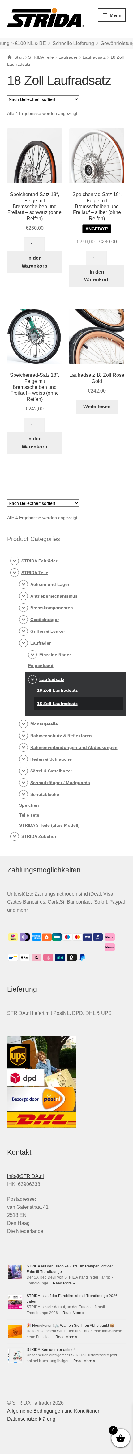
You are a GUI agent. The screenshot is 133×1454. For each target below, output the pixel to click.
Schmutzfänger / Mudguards (60, 782)
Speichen (29, 805)
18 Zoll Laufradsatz (57, 703)
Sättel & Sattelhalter (51, 770)
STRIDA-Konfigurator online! (51, 1349)
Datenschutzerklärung (31, 1419)
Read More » (64, 1283)
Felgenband (41, 665)
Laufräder (68, 57)
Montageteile (44, 723)
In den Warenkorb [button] (34, 262)
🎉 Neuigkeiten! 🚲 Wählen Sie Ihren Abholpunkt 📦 (70, 1325)
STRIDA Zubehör (38, 836)
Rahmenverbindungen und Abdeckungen (74, 747)
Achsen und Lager (49, 584)
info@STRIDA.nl (25, 1176)
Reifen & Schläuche (51, 759)
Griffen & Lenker (47, 631)
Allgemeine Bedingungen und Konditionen (54, 1411)
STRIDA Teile (41, 57)
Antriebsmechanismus (54, 596)
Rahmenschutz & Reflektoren (61, 735)
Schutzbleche (44, 794)
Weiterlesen (97, 406)
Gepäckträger (44, 619)
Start (19, 57)
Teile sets (29, 815)
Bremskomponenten (51, 607)
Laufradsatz (94, 57)
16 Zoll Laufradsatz (57, 690)
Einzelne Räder (55, 654)
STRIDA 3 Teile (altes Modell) (49, 825)
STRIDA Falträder (39, 560)
